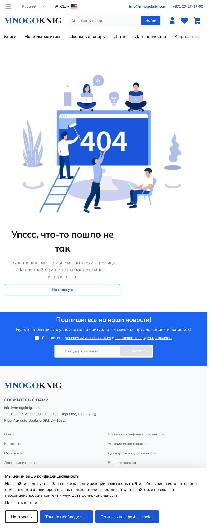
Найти (150, 20)
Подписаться (136, 351)
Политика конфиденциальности (136, 434)
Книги (10, 36)
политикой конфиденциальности (143, 337)
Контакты (12, 443)
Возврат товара (122, 462)
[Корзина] (197, 20)
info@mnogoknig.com (147, 6)
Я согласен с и (107, 337)
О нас (9, 434)
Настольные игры (42, 36)
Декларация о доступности (132, 453)
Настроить (21, 516)
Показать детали (21, 502)
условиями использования (88, 337)
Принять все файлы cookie (127, 516)
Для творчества (150, 36)
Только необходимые (66, 516)
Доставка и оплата (21, 462)
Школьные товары (87, 36)
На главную (62, 289)
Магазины (13, 453)
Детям (120, 36)
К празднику (187, 36)
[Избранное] (184, 20)
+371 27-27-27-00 (188, 6)
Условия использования (129, 443)
